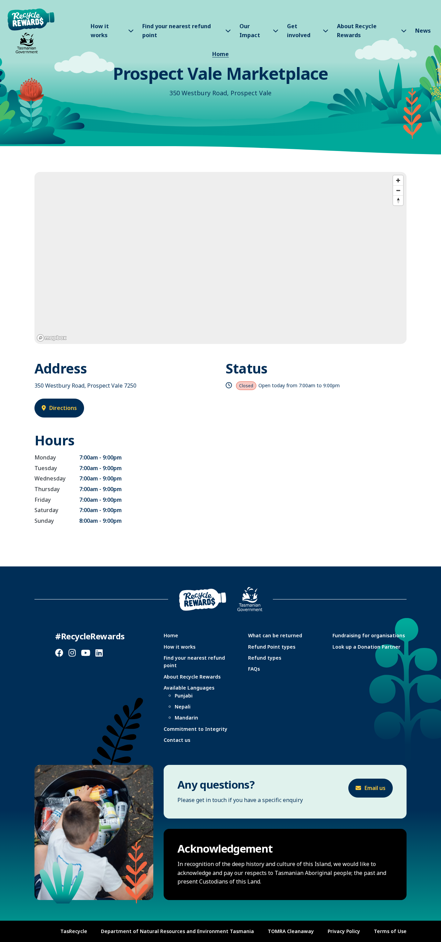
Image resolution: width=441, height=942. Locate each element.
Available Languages (189, 687)
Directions (63, 408)
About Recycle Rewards (192, 676)
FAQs (254, 668)
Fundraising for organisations (368, 635)
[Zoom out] (398, 190)
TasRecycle (73, 931)
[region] (220, 258)
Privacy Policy (344, 931)
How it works (179, 646)
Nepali (183, 706)
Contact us (177, 740)
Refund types (264, 657)
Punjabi (184, 695)
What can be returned (275, 635)
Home (220, 54)
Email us (375, 788)
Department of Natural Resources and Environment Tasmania (177, 931)
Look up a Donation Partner (366, 646)
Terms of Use (390, 931)
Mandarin (186, 717)
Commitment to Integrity (195, 729)
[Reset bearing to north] (398, 200)
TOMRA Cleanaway (291, 931)
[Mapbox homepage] (52, 338)
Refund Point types (271, 646)
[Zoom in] (398, 180)
